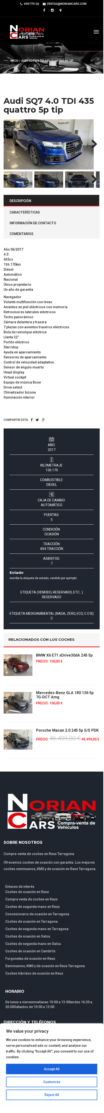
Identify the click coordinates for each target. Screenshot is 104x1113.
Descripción (20, 201)
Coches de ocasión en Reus (27, 892)
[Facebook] (32, 420)
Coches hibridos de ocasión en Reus (34, 973)
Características (25, 212)
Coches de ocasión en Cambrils (30, 951)
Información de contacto (33, 223)
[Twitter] (37, 420)
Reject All (51, 1095)
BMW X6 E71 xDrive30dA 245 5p (64, 655)
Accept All (52, 1069)
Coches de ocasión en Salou (27, 936)
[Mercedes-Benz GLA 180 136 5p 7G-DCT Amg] (18, 702)
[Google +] (43, 420)
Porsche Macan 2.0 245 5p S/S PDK (67, 730)
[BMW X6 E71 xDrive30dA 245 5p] (18, 665)
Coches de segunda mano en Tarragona (36, 929)
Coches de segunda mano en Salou (33, 944)
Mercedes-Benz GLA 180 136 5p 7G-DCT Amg (65, 695)
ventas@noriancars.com (66, 3)
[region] (51, 1064)
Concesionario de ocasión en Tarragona (37, 914)
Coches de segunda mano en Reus (32, 907)
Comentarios (21, 234)
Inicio (14, 60)
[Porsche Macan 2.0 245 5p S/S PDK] (18, 739)
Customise (51, 1082)
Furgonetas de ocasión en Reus (30, 958)
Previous (11, 144)
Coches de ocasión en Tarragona (31, 921)
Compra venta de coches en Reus (31, 899)
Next (92, 144)
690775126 (31, 3)
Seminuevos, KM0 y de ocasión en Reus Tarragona (45, 966)
